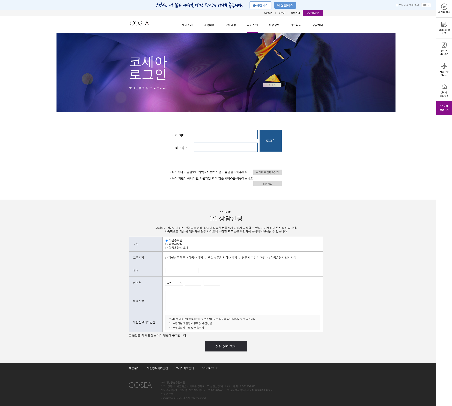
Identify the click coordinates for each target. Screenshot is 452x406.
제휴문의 (134, 368)
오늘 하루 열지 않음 (409, 5)
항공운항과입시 (178, 247)
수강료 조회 (167, 394)
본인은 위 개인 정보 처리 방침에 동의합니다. (159, 335)
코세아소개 (186, 24)
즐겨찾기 (268, 13)
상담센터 (317, 24)
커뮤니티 (295, 24)
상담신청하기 (313, 13)
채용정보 (274, 24)
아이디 (179, 135)
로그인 (281, 13)
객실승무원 (175, 240)
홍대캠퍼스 (260, 5)
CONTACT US (210, 368)
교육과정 (230, 24)
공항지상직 (175, 243)
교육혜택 (209, 24)
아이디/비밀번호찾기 (267, 172)
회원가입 (295, 13)
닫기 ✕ (426, 5)
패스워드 (180, 148)
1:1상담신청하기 (444, 108)
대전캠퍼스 (285, 5)
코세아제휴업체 (185, 368)
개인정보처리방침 (157, 368)
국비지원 (252, 24)
